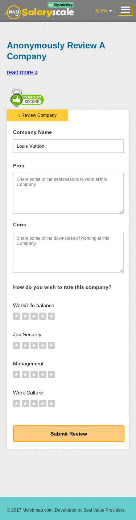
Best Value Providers (103, 510)
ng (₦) (101, 10)
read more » (22, 72)
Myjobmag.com (37, 510)
